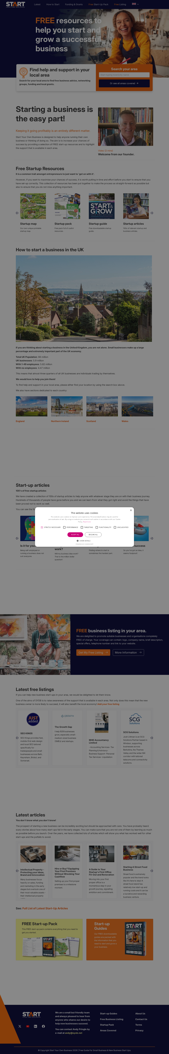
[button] (41, 527)
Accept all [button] (75, 535)
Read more (87, 522)
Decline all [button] (93, 535)
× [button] (131, 510)
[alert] (84, 527)
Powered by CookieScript (84, 544)
